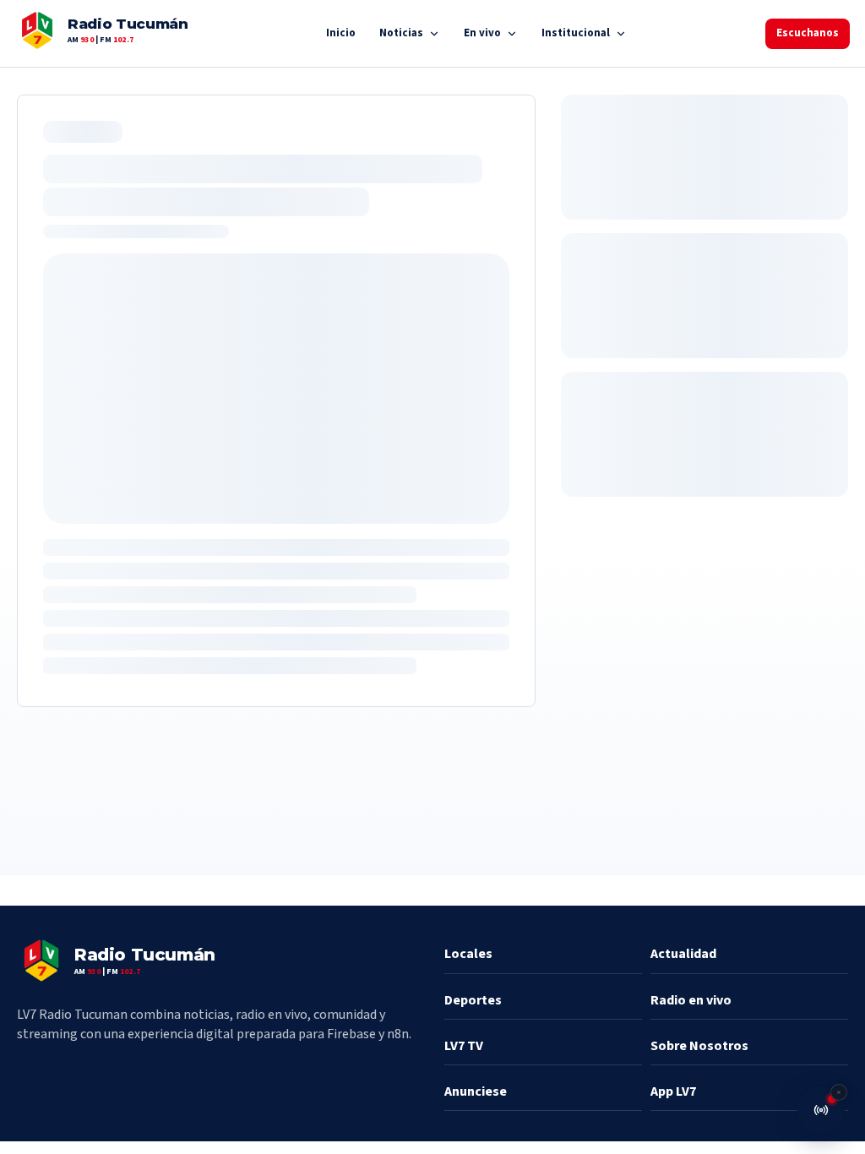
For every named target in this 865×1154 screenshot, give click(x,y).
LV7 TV (463, 1046)
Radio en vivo (691, 1000)
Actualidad (683, 953)
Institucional (575, 33)
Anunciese (475, 1091)
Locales (468, 953)
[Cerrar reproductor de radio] (838, 1092)
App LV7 (673, 1091)
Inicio (341, 33)
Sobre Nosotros (699, 1046)
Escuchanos (807, 33)
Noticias (401, 33)
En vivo (482, 33)
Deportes (473, 1000)
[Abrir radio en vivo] (821, 1110)
